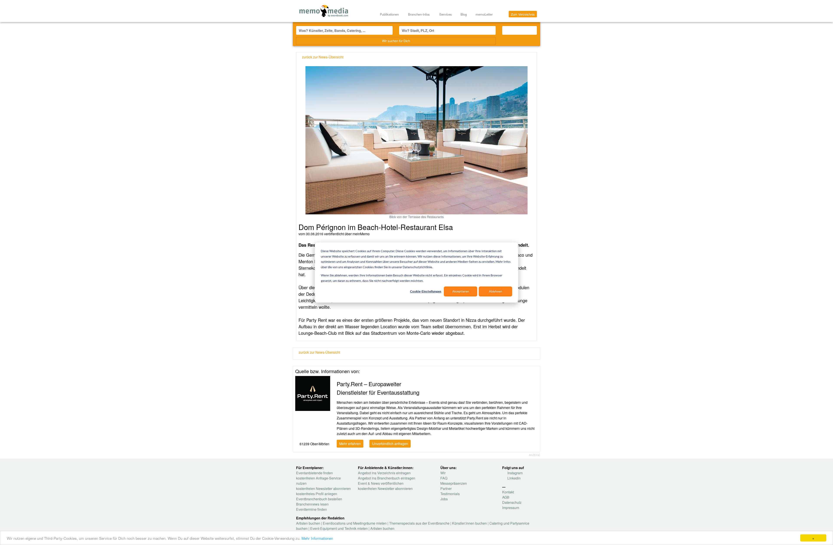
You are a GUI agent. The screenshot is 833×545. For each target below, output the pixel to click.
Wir (443, 472)
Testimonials (450, 493)
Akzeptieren (460, 291)
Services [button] (446, 14)
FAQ (443, 478)
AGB (505, 497)
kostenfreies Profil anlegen (316, 493)
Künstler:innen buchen (469, 523)
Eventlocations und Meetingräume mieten (355, 523)
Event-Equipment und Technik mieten (339, 528)
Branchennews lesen (312, 504)
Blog (464, 14)
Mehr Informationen (317, 538)
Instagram (515, 472)
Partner (446, 488)
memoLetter (484, 14)
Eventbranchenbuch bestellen (319, 498)
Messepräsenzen (453, 483)
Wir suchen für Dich (396, 40)
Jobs (444, 498)
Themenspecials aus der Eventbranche (419, 523)
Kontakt (508, 491)
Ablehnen (495, 291)
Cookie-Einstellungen (425, 291)
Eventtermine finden (311, 509)
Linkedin (514, 478)
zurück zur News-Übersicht (319, 352)
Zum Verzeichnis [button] (523, 14)
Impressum (510, 507)
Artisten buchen (308, 523)
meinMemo (361, 233)
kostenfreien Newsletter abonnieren (323, 488)
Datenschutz (511, 502)
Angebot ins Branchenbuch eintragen (386, 478)
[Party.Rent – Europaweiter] (312, 393)
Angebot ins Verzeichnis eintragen (384, 472)
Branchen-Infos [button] (419, 14)
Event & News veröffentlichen (380, 483)
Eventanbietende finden (314, 472)
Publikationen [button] (390, 14)
